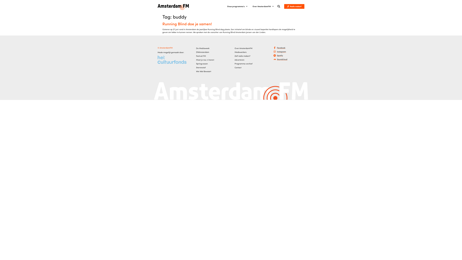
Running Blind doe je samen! (187, 23)
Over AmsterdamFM (262, 6)
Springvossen (202, 63)
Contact (238, 67)
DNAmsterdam (202, 52)
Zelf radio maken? (242, 56)
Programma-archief (243, 63)
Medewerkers (241, 52)
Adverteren (239, 60)
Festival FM (201, 56)
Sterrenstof (201, 67)
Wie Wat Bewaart (203, 71)
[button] (278, 6)
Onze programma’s (236, 6)
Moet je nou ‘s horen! (205, 60)
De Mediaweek (202, 48)
